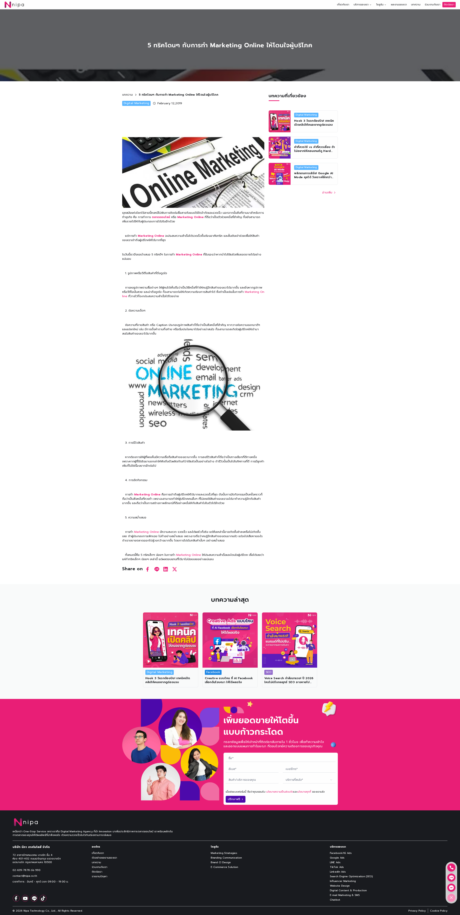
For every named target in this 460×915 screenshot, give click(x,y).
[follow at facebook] (16, 898)
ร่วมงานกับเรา (432, 4)
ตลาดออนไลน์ (161, 217)
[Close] (451, 897)
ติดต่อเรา (449, 4)
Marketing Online (190, 217)
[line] (156, 569)
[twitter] (174, 569)
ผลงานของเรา (399, 4)
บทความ (415, 4)
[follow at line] (34, 898)
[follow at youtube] (25, 898)
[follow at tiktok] (43, 898)
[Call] (451, 867)
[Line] (451, 877)
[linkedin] (165, 569)
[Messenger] (451, 887)
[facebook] (147, 569)
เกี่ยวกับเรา (343, 4)
